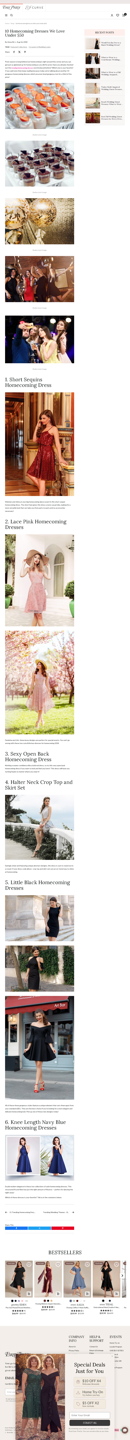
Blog (12, 23)
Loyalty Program (116, 1347)
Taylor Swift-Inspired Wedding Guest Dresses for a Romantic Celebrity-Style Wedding (112, 90)
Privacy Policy (74, 1351)
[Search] (11, 15)
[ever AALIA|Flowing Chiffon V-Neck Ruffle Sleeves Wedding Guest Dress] (77, 1279)
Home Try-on (115, 1343)
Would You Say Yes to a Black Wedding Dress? (111, 44)
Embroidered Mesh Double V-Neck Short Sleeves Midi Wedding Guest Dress (106, 1307)
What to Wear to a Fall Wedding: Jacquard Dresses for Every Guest (111, 74)
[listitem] (14, 52)
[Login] (112, 15)
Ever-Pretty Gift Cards (115, 1362)
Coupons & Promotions (114, 1355)
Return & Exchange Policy (96, 1351)
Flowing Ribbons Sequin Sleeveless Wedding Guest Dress (48, 1304)
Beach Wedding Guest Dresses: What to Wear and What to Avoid (111, 104)
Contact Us (94, 1347)
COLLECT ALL (90, 1422)
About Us (72, 1347)
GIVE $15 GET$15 (117, 1351)
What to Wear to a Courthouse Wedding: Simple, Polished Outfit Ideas (111, 61)
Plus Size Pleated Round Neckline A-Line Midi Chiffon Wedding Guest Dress (19, 1308)
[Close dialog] (112, 1356)
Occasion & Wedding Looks (40, 47)
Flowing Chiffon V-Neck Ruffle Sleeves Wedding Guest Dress (77, 1308)
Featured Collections (19, 47)
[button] (28, 1264)
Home (7, 23)
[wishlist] (117, 15)
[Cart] (123, 15)
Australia (10, 1432)
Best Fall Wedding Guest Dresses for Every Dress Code (111, 118)
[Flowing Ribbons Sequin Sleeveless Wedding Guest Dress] (48, 1279)
